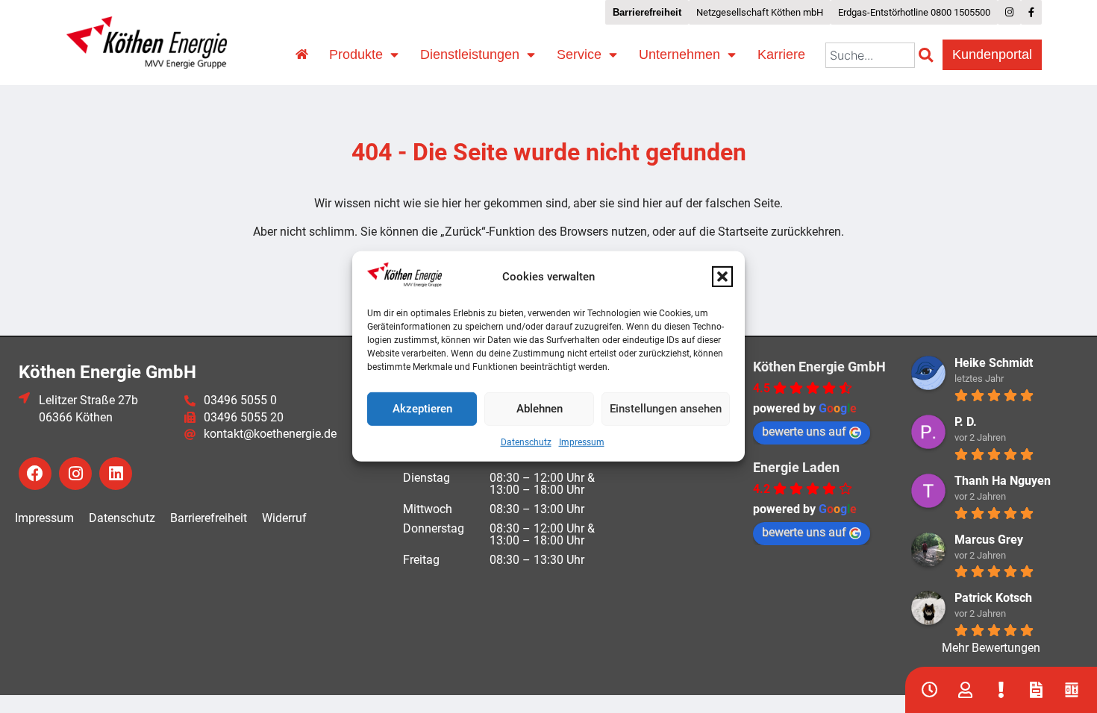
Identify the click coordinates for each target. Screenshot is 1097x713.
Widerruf (284, 518)
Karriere (781, 54)
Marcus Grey (988, 540)
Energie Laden (796, 467)
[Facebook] (35, 473)
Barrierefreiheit (208, 518)
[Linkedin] (115, 473)
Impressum (581, 442)
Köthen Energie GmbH (819, 366)
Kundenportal (992, 54)
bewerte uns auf (804, 431)
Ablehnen (539, 408)
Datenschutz (526, 442)
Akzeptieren (422, 408)
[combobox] (870, 55)
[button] (722, 276)
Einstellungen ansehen (666, 408)
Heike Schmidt (993, 363)
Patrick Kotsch (993, 598)
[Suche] (929, 55)
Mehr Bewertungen (991, 648)
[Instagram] (75, 473)
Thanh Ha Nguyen (1002, 481)
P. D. (965, 422)
